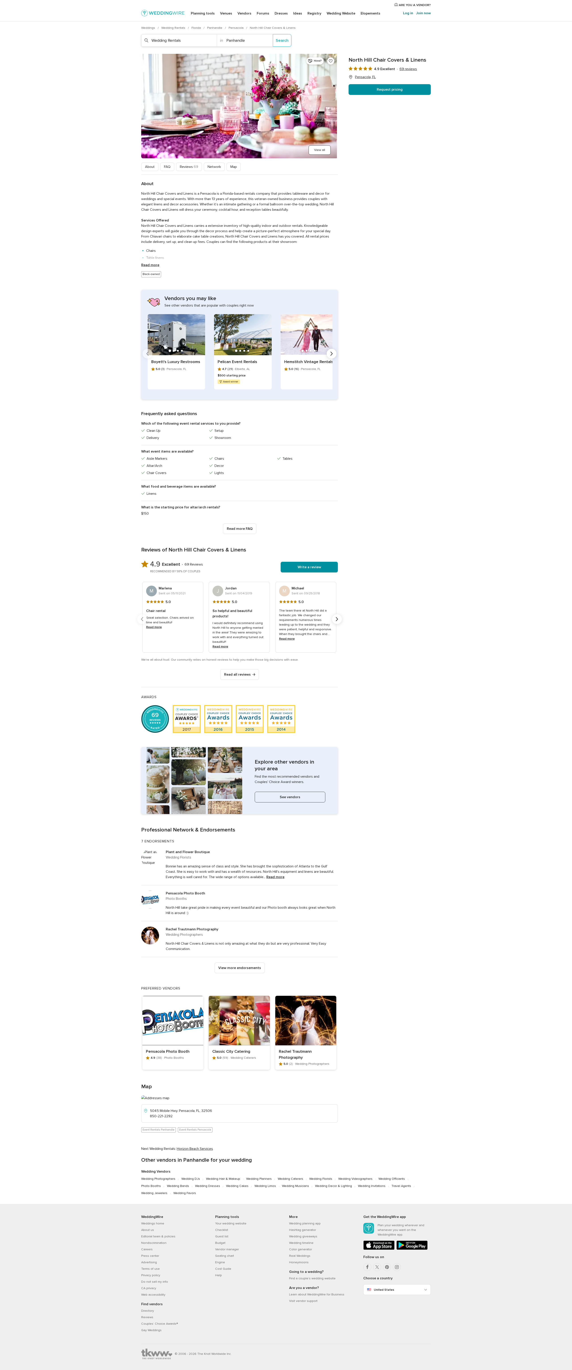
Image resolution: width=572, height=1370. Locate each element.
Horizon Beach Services (195, 1149)
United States (384, 1290)
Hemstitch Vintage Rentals (308, 361)
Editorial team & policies (158, 1236)
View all (319, 150)
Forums (263, 13)
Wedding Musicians (295, 1186)
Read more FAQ (239, 528)
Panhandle (215, 28)
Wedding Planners (259, 1179)
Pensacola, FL (365, 77)
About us (147, 1230)
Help (218, 1275)
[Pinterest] (387, 1267)
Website (341, 13)
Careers (147, 1249)
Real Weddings (299, 1256)
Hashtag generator (302, 1230)
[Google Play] (412, 1249)
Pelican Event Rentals (237, 361)
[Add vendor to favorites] (330, 61)
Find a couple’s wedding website (312, 1278)
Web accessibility (153, 1295)
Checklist (221, 1230)
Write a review (309, 567)
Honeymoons (299, 1262)
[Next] (331, 354)
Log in (408, 13)
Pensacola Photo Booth (185, 893)
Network (214, 167)
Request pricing (390, 89)
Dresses (281, 13)
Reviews (189, 167)
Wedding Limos (265, 1186)
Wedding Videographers (355, 1179)
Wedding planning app (305, 1223)
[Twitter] (377, 1267)
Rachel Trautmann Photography (192, 929)
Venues (226, 13)
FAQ (167, 167)
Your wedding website (230, 1223)
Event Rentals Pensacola (195, 1130)
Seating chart (224, 1256)
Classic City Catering (231, 1051)
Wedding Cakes (237, 1186)
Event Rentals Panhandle (159, 1130)
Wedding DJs (190, 1179)
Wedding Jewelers (154, 1193)
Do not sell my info (154, 1282)
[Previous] (147, 354)
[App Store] (379, 1249)
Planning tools (203, 13)
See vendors (290, 797)
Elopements (370, 13)
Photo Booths (151, 1186)
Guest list (221, 1236)
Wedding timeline (301, 1243)
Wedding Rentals (173, 28)
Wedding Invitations (371, 1186)
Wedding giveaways (303, 1236)
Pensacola (236, 28)
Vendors (244, 13)
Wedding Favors (184, 1193)
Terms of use (150, 1269)
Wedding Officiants (392, 1179)
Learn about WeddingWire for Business (316, 1294)
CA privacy (148, 1288)
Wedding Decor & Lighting (333, 1186)
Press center (150, 1256)
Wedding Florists (320, 1179)
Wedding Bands (178, 1186)
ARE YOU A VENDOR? (414, 5)
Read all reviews (237, 674)
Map (233, 167)
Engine (220, 1262)
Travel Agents (401, 1186)
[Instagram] (397, 1267)
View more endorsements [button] (239, 968)
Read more (150, 265)
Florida (196, 28)
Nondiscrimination (153, 1243)
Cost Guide (223, 1269)
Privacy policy (150, 1275)
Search (282, 40)
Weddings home (152, 1223)
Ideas (297, 13)
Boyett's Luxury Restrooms (175, 361)
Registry (314, 13)
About (150, 167)
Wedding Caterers (290, 1179)
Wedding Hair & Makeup (223, 1179)
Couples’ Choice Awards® (159, 1324)
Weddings (148, 28)
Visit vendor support (303, 1301)
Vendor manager (227, 1249)
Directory (147, 1311)
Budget (220, 1243)
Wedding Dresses (207, 1186)
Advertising (149, 1262)
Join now (423, 13)
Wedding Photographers (158, 1179)
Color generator (300, 1249)
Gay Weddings (151, 1330)
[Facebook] (367, 1267)
